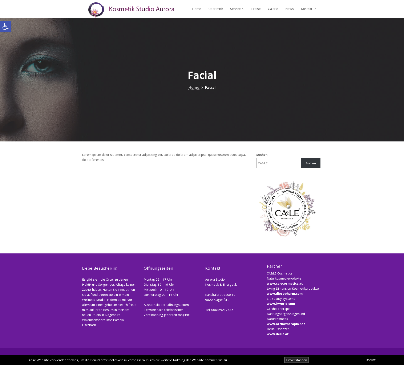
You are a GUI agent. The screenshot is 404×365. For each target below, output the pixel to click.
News (289, 9)
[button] (5, 26)
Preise (256, 9)
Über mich (215, 9)
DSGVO (371, 360)
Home (196, 9)
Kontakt (306, 9)
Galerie (273, 9)
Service (235, 9)
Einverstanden (296, 360)
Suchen (261, 154)
